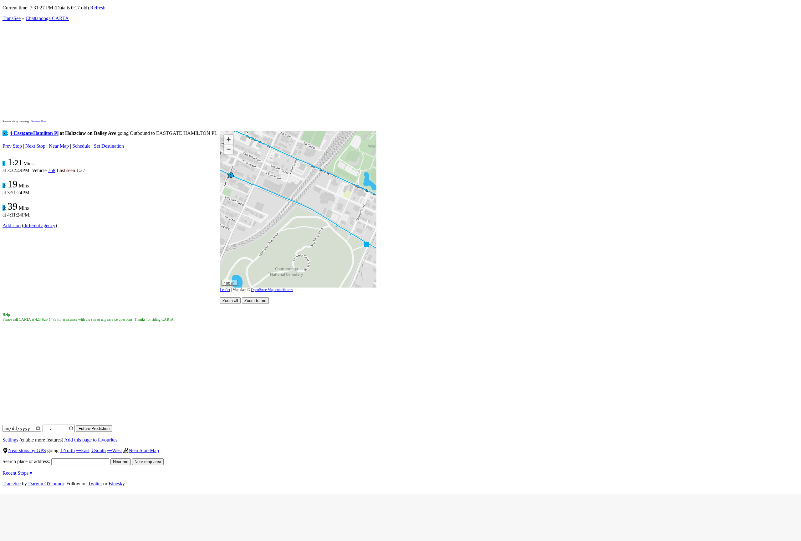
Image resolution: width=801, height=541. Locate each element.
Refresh (97, 7)
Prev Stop (12, 146)
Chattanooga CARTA (47, 18)
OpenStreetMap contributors (272, 290)
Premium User (38, 121)
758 (51, 170)
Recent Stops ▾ (17, 473)
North (67, 450)
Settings (10, 439)
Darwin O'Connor (46, 483)
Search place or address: (27, 461)
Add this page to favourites (90, 439)
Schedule (81, 146)
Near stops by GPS (27, 450)
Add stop (12, 225)
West (114, 450)
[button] (366, 244)
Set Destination (109, 146)
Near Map (59, 146)
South (98, 450)
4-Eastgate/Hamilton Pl (34, 133)
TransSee (12, 18)
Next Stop (35, 146)
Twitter (95, 483)
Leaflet (225, 290)
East (82, 450)
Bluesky (117, 483)
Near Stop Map (144, 450)
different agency (39, 225)
